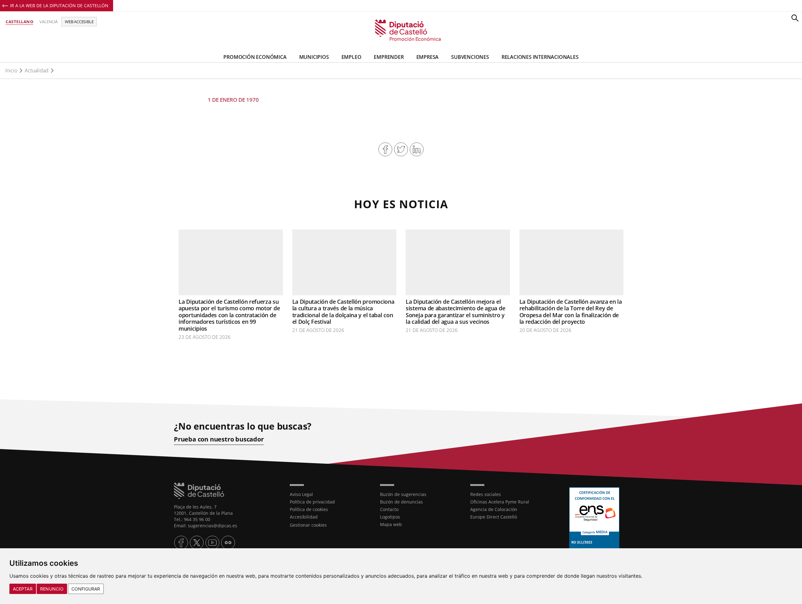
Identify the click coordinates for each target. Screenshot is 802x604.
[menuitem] (330, 494)
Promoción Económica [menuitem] (254, 57)
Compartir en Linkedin (417, 149)
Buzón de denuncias (401, 502)
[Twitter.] (197, 543)
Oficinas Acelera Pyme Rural (499, 502)
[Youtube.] (212, 543)
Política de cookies (309, 509)
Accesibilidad (304, 517)
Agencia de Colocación (493, 509)
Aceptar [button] (23, 588)
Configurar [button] (85, 588)
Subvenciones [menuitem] (470, 57)
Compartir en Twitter (401, 149)
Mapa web (391, 524)
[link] (401, 30)
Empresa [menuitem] (427, 57)
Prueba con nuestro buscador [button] (219, 439)
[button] (794, 18)
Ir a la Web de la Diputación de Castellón (59, 5)
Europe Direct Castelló (493, 517)
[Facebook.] (181, 543)
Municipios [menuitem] (314, 57)
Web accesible (79, 21)
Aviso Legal (301, 494)
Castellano (19, 21)
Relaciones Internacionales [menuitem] (540, 57)
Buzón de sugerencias (403, 494)
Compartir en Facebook (385, 149)
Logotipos (390, 517)
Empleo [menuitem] (351, 57)
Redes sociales (485, 494)
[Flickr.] (228, 543)
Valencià (48, 21)
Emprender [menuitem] (389, 57)
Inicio (11, 70)
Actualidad (37, 70)
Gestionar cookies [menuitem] (308, 525)
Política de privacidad (312, 502)
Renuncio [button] (52, 588)
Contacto (389, 509)
